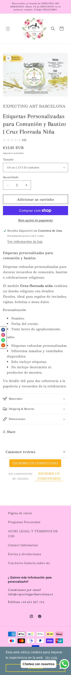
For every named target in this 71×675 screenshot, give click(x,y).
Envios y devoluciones (24, 554)
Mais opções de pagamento (35, 220)
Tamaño (8, 160)
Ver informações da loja (25, 241)
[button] (8, 28)
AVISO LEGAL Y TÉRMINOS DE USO (33, 533)
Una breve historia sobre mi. (29, 562)
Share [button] (11, 431)
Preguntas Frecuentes (24, 522)
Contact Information (23, 545)
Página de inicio (20, 513)
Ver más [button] (51, 657)
